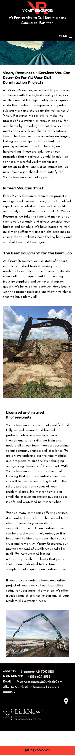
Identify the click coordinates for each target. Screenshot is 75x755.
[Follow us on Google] (66, 702)
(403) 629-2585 (37, 750)
